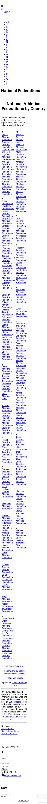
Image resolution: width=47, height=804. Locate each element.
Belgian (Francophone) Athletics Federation (8, 259)
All (7, 22)
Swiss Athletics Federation (21, 417)
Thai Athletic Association (21, 454)
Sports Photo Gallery (10, 731)
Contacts (5, 709)
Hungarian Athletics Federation (7, 506)
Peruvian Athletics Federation (21, 257)
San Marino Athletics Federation (21, 338)
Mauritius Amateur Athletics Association (21, 163)
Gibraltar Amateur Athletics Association (7, 480)
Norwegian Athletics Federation (21, 238)
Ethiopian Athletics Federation (7, 430)
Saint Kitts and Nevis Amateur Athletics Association (21, 328)
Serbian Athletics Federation (21, 363)
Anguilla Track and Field (8, 150)
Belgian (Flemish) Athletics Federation (7, 249)
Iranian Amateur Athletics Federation (7, 534)
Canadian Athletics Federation (7, 297)
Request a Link (11, 716)
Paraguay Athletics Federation (21, 250)
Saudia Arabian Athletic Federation (21, 347)
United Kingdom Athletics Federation (21, 502)
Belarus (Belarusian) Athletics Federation (7, 239)
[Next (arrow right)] (5, 796)
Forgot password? (11, 775)
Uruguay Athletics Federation (21, 521)
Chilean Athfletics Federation (7, 305)
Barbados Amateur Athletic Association (7, 230)
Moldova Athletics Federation (21, 186)
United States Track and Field (20, 512)
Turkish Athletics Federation (21, 481)
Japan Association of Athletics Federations (7, 578)
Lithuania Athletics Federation (7, 648)
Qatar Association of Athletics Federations (21, 313)
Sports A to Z (7, 728)
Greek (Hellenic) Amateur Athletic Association (7, 491)
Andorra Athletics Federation (7, 144)
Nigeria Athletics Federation (21, 231)
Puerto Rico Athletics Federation (21, 272)
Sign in (7, 12)
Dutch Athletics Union (6, 396)
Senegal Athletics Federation (21, 355)
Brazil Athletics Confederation (8, 278)
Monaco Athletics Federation (21, 194)
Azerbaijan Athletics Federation (7, 191)
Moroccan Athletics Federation (21, 209)
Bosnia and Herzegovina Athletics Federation (7, 269)
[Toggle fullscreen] (7, 794)
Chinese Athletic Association (7, 312)
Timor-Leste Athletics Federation (21, 463)
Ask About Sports (9, 733)
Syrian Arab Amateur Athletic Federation (21, 426)
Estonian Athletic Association (7, 423)
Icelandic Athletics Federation (7, 518)
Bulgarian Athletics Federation (7, 285)
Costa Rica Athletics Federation (7, 339)
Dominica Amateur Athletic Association (7, 377)
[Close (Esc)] (2, 794)
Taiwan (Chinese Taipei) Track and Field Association (21, 443)
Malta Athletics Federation (21, 154)
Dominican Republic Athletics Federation (7, 387)
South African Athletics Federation (21, 394)
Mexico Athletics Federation (21, 179)
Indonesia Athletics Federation (7, 525)
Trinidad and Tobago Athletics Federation (21, 473)
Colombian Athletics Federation (7, 319)
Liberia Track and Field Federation (7, 633)
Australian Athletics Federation (7, 176)
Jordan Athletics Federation (7, 587)
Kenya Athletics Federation (7, 599)
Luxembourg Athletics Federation (7, 655)
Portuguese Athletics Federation (21, 280)
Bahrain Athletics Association (7, 213)
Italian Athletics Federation (7, 555)
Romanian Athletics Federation (21, 292)
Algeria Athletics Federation (7, 137)
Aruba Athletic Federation (8, 170)
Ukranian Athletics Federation (21, 493)
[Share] (5, 794)
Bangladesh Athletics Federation (7, 221)
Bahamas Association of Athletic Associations (8, 205)
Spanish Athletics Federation (21, 402)
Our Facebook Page (18, 702)
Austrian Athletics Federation (7, 184)
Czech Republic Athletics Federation (7, 356)
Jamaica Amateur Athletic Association (7, 568)
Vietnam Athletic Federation (21, 533)
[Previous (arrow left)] (2, 796)
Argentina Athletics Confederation (8, 157)
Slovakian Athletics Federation (21, 378)
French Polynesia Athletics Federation (7, 451)
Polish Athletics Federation (21, 265)
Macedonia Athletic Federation (21, 172)
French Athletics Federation (7, 459)
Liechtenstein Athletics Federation (8, 640)
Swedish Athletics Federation (21, 410)
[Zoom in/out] (10, 794)
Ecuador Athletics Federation (7, 408)
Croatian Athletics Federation (7, 347)
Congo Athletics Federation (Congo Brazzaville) (7, 329)
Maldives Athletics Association (21, 147)
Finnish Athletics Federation (7, 442)
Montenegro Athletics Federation (21, 201)
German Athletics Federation (7, 471)
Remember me (11, 772)
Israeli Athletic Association (7, 547)
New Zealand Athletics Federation (21, 222)
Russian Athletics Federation (21, 299)
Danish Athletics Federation (7, 369)
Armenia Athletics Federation (7, 164)
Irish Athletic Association (7, 541)
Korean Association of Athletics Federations (7, 608)
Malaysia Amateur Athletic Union (20, 138)
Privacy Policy (23, 801)
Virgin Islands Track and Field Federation (21, 543)
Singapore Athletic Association (21, 370)
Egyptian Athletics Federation (7, 415)
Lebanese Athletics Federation (7, 626)
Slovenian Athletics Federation (21, 385)
